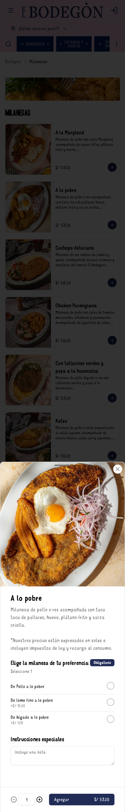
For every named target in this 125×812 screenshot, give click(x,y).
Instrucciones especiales (37, 739)
